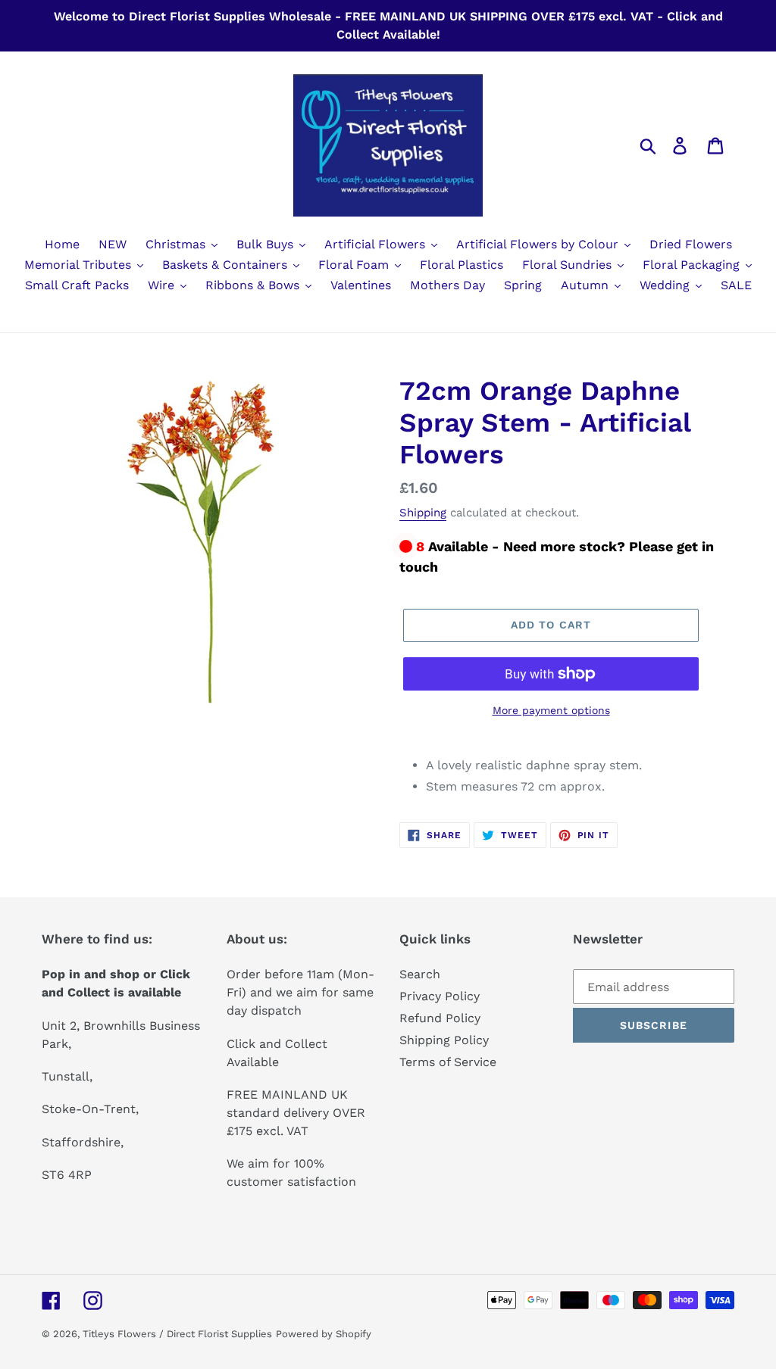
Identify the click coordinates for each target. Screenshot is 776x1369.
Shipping (422, 512)
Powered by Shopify (323, 1333)
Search (419, 974)
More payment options (551, 710)
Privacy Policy (439, 996)
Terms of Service (447, 1062)
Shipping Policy (444, 1040)
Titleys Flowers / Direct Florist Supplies (177, 1333)
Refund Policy (439, 1018)
